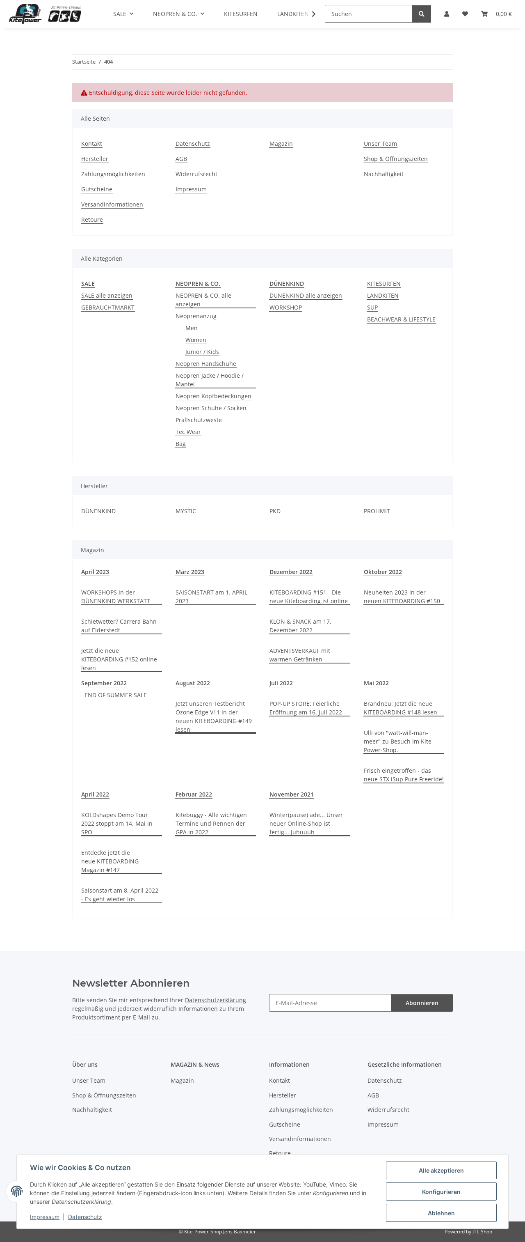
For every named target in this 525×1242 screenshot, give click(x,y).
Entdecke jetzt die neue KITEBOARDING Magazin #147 (110, 861)
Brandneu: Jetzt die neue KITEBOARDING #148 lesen (400, 708)
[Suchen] (421, 14)
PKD (275, 511)
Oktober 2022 (383, 572)
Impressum (44, 1216)
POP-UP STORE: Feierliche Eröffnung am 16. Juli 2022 (305, 708)
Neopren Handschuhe (206, 363)
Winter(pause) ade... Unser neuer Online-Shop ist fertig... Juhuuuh (306, 823)
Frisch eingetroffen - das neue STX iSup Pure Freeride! (404, 775)
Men (191, 328)
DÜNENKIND (98, 511)
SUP (372, 307)
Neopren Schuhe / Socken (211, 408)
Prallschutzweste (199, 420)
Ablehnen (441, 1213)
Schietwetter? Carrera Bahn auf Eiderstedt (119, 626)
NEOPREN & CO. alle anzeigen (203, 300)
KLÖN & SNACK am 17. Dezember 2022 (300, 626)
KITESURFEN (384, 283)
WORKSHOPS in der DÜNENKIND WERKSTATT (115, 596)
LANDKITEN (383, 295)
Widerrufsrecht (196, 174)
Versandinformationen (112, 204)
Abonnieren (422, 1003)
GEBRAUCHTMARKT (108, 307)
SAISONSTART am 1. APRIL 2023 (211, 596)
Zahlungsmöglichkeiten (113, 174)
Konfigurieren (441, 1191)
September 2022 (104, 683)
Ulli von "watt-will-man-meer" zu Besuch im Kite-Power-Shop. (399, 741)
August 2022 (193, 683)
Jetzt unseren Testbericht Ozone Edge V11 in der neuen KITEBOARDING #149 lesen (214, 716)
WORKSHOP (285, 307)
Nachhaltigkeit (384, 174)
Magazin (281, 143)
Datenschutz (85, 1216)
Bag (181, 444)
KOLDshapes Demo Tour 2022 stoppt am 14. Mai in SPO (117, 823)
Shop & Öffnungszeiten (396, 159)
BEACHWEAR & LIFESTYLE (401, 319)
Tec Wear (188, 432)
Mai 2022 (376, 683)
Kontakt (91, 143)
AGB (181, 159)
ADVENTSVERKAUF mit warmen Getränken (299, 655)
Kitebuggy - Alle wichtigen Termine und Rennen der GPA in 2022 (211, 823)
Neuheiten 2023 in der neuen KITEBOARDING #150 (402, 596)
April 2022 (95, 794)
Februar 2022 (194, 794)
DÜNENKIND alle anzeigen (305, 295)
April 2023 (95, 572)
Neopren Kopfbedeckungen (213, 396)
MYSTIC (186, 511)
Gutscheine (96, 189)
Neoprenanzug (196, 316)
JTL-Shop (482, 1231)
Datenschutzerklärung (215, 1000)
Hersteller (94, 159)
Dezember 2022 (291, 572)
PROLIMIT (377, 511)
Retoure (92, 219)
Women (195, 340)
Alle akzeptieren (441, 1170)
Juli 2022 (281, 683)
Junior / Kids (202, 352)
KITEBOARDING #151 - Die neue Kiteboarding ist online (308, 596)
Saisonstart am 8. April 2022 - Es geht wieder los (119, 894)
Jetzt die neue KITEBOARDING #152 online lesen (119, 659)
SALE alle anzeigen (106, 295)
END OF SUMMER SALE (115, 695)
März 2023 (190, 572)
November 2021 (291, 794)
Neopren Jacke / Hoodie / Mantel (210, 380)
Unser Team (380, 143)
